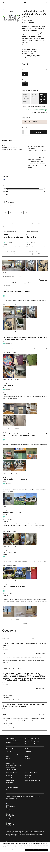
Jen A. (4, 588)
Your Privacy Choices (11, 769)
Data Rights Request (11, 767)
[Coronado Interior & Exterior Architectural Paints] (12, 824)
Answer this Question (40, 653)
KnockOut (5, 514)
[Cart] (46, 2)
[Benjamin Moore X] (25, 743)
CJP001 (3, 682)
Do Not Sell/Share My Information (14, 765)
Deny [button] (13, 849)
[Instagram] (28, 741)
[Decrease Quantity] (23, 132)
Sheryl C (4, 387)
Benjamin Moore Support (7, 663)
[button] (43, 2)
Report (17, 331)
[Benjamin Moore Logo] (25, 2)
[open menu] (3, 2)
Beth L (4, 293)
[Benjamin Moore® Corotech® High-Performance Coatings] (12, 806)
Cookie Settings (16, 846)
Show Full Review (7, 248)
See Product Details (26, 44)
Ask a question (9, 633)
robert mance (4, 708)
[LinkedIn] (31, 743)
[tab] (5, 19)
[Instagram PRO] (31, 741)
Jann (3, 647)
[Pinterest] (38, 741)
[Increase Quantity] (28, 132)
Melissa (4, 481)
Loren (4, 437)
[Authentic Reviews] (9, 179)
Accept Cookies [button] (36, 849)
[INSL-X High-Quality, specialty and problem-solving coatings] (12, 815)
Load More (25, 623)
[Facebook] (25, 741)
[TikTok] (34, 743)
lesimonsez (5, 554)
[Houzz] (28, 743)
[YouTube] (34, 741)
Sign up (8, 740)
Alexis (4, 341)
